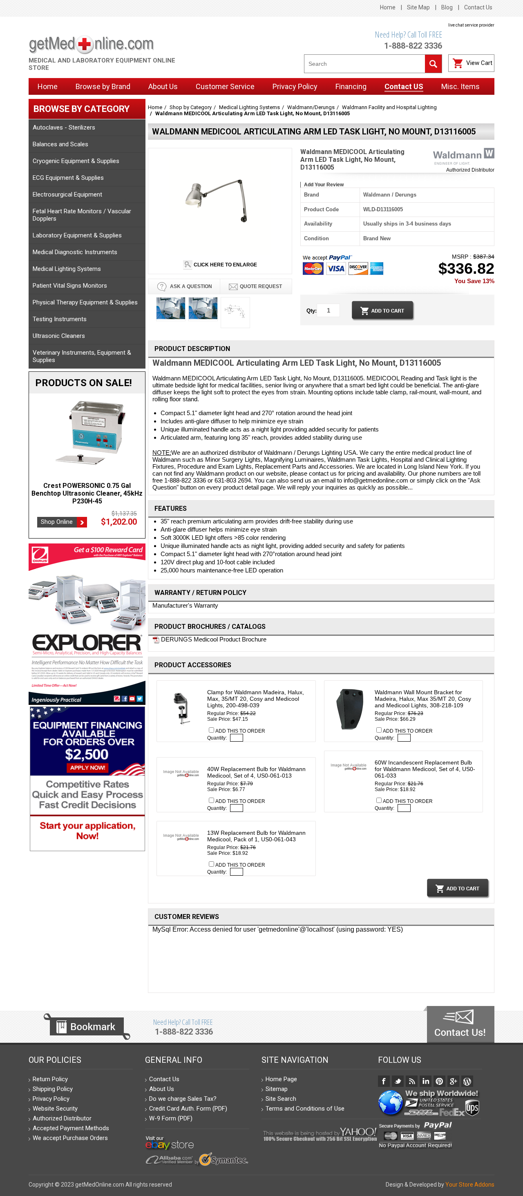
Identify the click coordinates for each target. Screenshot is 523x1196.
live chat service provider (471, 25)
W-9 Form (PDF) (170, 1118)
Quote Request (261, 286)
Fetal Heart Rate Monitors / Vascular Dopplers (82, 215)
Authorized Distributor (470, 170)
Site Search (281, 1098)
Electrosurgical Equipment (67, 194)
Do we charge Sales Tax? (183, 1098)
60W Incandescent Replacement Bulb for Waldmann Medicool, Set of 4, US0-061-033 (425, 769)
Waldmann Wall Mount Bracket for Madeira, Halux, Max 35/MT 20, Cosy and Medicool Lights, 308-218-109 (423, 699)
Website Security (55, 1108)
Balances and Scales (60, 144)
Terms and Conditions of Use (305, 1108)
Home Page (281, 1079)
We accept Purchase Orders (70, 1138)
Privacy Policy (51, 1098)
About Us (161, 1089)
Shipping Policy (53, 1089)
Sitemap (277, 1089)
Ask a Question (190, 286)
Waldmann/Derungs (311, 107)
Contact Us (478, 7)
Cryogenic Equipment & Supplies (76, 161)
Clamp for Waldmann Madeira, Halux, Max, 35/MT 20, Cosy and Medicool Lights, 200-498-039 (255, 699)
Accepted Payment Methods (71, 1128)
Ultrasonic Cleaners (59, 336)
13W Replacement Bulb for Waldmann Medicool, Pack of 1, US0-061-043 (256, 836)
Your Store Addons (469, 1184)
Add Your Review (324, 185)
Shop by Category (191, 107)
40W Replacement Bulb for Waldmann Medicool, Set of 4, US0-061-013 (256, 772)
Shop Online (57, 521)
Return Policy (50, 1079)
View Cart (479, 63)
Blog (447, 7)
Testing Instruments (60, 319)
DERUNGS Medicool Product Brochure (212, 639)
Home (388, 7)
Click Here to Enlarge (224, 265)
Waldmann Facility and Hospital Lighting (389, 107)
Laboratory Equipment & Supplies (77, 235)
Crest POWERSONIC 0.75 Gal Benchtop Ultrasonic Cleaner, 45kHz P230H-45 (87, 493)
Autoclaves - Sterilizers (64, 127)
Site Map (418, 7)
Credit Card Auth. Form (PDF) (188, 1108)
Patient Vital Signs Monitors (70, 285)
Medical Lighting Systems (67, 269)
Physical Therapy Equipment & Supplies (85, 302)
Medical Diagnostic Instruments (75, 252)
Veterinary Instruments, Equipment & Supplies (82, 356)
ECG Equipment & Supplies (68, 177)
